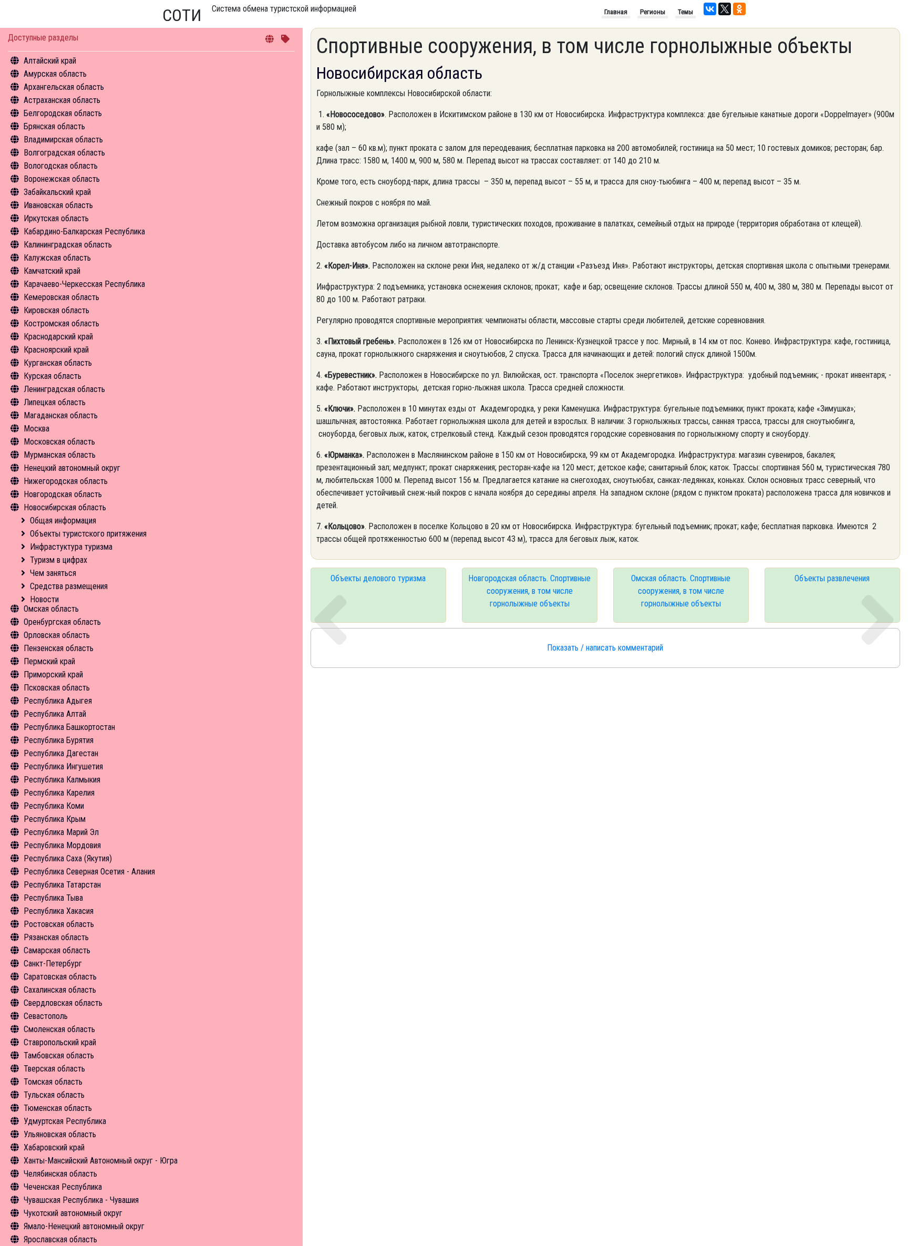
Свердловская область (63, 1003)
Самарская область (57, 950)
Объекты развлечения (832, 578)
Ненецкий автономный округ (72, 468)
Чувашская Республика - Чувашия (81, 1200)
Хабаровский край (54, 1147)
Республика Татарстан (62, 885)
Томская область (53, 1082)
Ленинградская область (64, 389)
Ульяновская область (60, 1134)
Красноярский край (56, 350)
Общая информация (63, 521)
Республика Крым (55, 819)
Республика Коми (54, 806)
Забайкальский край (57, 192)
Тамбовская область (59, 1055)
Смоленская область (59, 1029)
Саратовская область (60, 977)
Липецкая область (55, 402)
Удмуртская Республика (65, 1121)
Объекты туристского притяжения (88, 534)
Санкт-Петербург (53, 964)
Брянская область (54, 126)
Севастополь (46, 1016)
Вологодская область (61, 166)
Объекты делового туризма (378, 578)
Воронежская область (62, 179)
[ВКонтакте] (710, 9)
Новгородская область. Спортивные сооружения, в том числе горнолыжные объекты (529, 591)
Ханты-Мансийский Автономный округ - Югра (101, 1161)
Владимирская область (63, 140)
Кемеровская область (61, 297)
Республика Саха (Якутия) (68, 858)
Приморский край (53, 674)
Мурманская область (60, 455)
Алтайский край (50, 61)
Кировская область (56, 310)
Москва (36, 429)
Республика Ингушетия (63, 766)
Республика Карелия (59, 793)
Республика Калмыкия (62, 780)
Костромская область (61, 323)
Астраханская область (62, 100)
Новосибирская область (65, 507)
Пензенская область (59, 648)
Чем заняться (53, 573)
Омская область (51, 609)
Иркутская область (56, 218)
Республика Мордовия (62, 845)
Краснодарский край (58, 337)
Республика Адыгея (58, 701)
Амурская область (55, 74)
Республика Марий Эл (61, 832)
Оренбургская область (62, 622)
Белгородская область (63, 113)
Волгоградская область (64, 153)
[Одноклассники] (739, 9)
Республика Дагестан (61, 753)
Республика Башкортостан (69, 727)
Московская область (59, 442)
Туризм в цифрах (58, 560)
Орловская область (57, 635)
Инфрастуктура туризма (71, 547)
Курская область (52, 376)
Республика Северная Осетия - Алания (89, 872)
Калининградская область (68, 245)
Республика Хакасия (59, 911)
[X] (724, 9)
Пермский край (49, 661)
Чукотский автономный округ (73, 1213)
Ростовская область (59, 924)
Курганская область (58, 363)
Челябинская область (60, 1174)
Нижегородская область (66, 481)
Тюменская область (58, 1108)
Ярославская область (60, 1239)
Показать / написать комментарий (605, 648)
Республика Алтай (55, 714)
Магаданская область (61, 415)
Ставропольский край (60, 1042)
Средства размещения (69, 586)
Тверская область (54, 1069)
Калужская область (57, 258)
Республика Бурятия (59, 740)
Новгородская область (63, 494)
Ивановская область (58, 205)
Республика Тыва (53, 898)
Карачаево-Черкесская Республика (84, 284)
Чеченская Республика (63, 1187)
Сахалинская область (60, 990)
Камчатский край (52, 271)
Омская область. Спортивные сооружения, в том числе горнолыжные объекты (680, 591)
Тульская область (54, 1095)
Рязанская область (56, 937)
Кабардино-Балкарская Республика (84, 231)
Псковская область (57, 688)
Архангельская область (64, 87)
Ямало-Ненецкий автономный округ (84, 1226)
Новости (44, 599)
